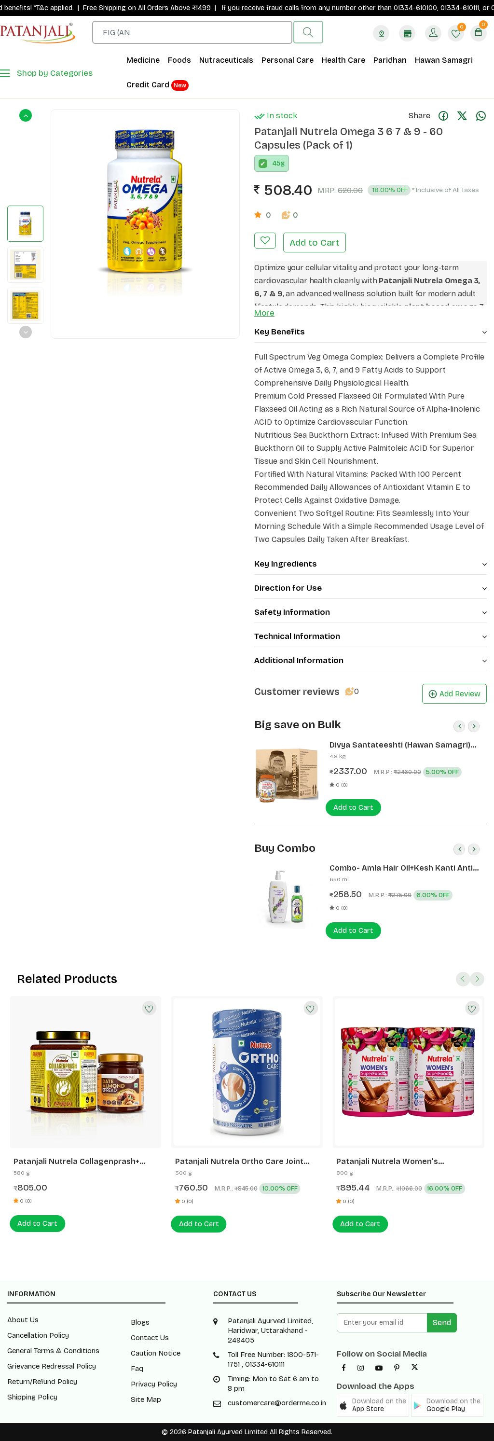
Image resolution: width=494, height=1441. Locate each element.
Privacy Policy (154, 1384)
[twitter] (414, 1368)
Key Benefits (279, 332)
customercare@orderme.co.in (277, 1403)
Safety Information (292, 612)
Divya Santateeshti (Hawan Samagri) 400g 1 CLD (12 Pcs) (399, 745)
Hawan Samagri (444, 60)
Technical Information (297, 636)
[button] (373, 1405)
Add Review (459, 693)
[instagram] (360, 1368)
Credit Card (156, 84)
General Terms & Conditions (53, 1350)
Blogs (140, 1322)
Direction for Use (288, 588)
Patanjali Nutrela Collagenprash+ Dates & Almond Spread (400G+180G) (84, 1161)
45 (276, 163)
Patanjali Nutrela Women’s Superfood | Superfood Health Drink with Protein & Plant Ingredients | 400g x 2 (404, 1161)
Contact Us (150, 1337)
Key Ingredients (285, 564)
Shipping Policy (32, 1397)
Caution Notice (155, 1353)
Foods (179, 60)
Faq (137, 1368)
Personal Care (287, 60)
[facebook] (344, 1368)
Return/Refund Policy (42, 1381)
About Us (23, 1320)
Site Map (146, 1399)
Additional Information (298, 660)
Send (442, 1322)
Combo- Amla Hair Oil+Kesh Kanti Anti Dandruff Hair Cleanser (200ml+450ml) (403, 868)
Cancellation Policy (38, 1335)
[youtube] (379, 1368)
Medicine (143, 60)
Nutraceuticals (226, 60)
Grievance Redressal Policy (51, 1366)
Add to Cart (314, 242)
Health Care (343, 60)
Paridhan (390, 60)
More (264, 313)
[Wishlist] (149, 1008)
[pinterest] (396, 1368)
